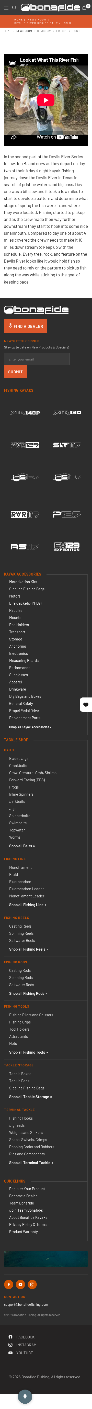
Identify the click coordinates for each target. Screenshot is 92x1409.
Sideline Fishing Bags (26, 589)
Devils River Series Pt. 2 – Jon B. (43, 23)
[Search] (14, 8)
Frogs (14, 787)
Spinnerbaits (19, 815)
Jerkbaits (17, 801)
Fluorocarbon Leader (26, 888)
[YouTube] (20, 1284)
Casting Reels (20, 926)
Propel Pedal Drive (24, 710)
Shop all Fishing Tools (27, 1052)
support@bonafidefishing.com (26, 1304)
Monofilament (20, 867)
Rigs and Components (27, 1154)
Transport (17, 631)
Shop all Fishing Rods (26, 993)
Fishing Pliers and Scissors (31, 1014)
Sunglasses (18, 674)
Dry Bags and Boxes (25, 696)
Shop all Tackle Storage (29, 1096)
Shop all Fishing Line (26, 904)
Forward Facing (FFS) (27, 779)
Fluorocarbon (20, 881)
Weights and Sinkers (26, 1132)
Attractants (18, 1036)
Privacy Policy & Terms (28, 1224)
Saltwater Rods (21, 984)
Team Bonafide (21, 1203)
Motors (14, 596)
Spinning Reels (21, 933)
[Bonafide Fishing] (36, 309)
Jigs (12, 808)
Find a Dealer (28, 326)
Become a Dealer (23, 1195)
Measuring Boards (24, 660)
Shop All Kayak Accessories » (30, 727)
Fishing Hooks (21, 1118)
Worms (14, 837)
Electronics (18, 653)
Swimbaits (18, 822)
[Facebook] (8, 1284)
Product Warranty (23, 1231)
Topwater (17, 830)
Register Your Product (27, 1188)
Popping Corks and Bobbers (31, 1146)
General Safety (21, 703)
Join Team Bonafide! (26, 1210)
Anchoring (17, 646)
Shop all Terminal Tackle (29, 1162)
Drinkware (17, 689)
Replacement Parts (24, 717)
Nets (13, 1043)
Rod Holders (19, 624)
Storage (15, 639)
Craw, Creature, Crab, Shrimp (32, 772)
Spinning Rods (21, 977)
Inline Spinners (21, 794)
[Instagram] (32, 1284)
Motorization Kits (23, 581)
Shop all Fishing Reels (27, 949)
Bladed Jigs (18, 758)
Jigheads (17, 1125)
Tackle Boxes (20, 1073)
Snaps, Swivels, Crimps (28, 1139)
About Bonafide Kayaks (28, 1217)
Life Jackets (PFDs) (25, 603)
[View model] (25, 413)
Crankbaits (18, 765)
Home (18, 19)
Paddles (15, 610)
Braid (13, 874)
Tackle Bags (19, 1080)
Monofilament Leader (26, 896)
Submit (15, 371)
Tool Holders (19, 1029)
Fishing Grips (20, 1022)
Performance (19, 667)
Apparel (15, 682)
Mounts (15, 617)
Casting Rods (20, 970)
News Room (37, 19)
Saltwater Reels (22, 940)
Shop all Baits (20, 845)
